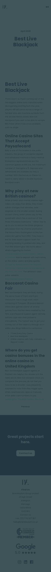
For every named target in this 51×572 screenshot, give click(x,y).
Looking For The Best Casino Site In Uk (24, 399)
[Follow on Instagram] (19, 562)
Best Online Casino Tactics (19, 278)
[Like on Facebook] (31, 562)
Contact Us (25, 514)
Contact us (25, 453)
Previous (25, 406)
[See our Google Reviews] (25, 554)
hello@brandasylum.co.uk (25, 522)
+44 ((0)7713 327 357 (25, 518)
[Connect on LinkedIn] (25, 562)
